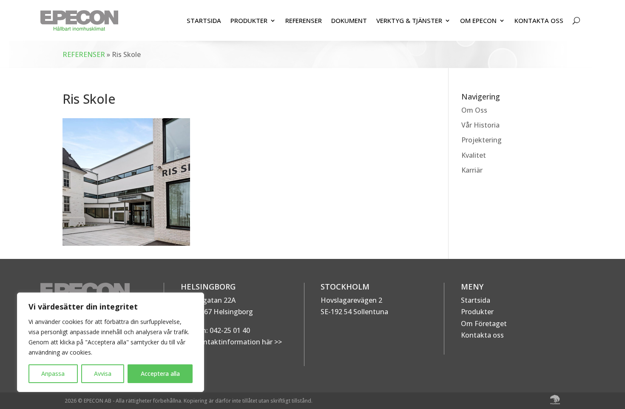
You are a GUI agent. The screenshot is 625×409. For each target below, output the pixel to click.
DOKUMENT (349, 20)
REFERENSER (303, 20)
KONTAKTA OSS (538, 20)
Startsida (475, 300)
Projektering (481, 140)
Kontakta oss (482, 335)
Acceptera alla (160, 373)
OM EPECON (478, 20)
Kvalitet (473, 155)
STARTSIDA (204, 20)
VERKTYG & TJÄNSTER (409, 20)
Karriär (472, 170)
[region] (110, 342)
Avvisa (102, 373)
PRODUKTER (248, 20)
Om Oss (474, 110)
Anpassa (53, 373)
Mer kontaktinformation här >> (231, 342)
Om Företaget (484, 323)
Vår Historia (480, 125)
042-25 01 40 (229, 330)
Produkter (477, 311)
